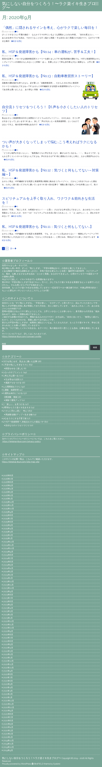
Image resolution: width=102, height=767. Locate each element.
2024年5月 (8, 565)
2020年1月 (8, 737)
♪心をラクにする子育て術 (14, 418)
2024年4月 (8, 568)
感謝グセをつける (13, 383)
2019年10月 (8, 747)
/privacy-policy (21, 441)
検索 (4, 344)
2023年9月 (8, 591)
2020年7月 (8, 717)
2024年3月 (8, 571)
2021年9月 (8, 671)
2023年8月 (8, 594)
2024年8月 (8, 555)
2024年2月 (8, 575)
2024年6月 (8, 561)
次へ (12, 248)
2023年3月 (8, 611)
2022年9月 (8, 631)
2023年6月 (8, 601)
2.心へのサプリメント (13, 372)
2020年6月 (8, 720)
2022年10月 (8, 628)
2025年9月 (8, 512)
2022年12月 (8, 621)
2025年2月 (8, 535)
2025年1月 (8, 538)
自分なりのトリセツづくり (17, 425)
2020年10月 (8, 707)
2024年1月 (8, 578)
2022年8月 (8, 634)
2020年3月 (8, 730)
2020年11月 (8, 704)
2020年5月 (8, 724)
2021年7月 (8, 677)
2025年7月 (8, 518)
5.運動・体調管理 (11, 390)
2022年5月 (8, 644)
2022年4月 (8, 648)
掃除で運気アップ (13, 400)
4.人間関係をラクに (12, 386)
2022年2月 (8, 654)
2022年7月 (8, 638)
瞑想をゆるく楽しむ (14, 368)
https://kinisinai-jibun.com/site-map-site (20, 462)
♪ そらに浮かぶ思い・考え (15, 411)
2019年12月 (8, 740)
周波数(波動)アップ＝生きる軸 (18, 414)
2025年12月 (8, 502)
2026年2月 (8, 495)
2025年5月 (8, 525)
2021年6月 (8, 681)
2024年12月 (8, 542)
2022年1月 (8, 658)
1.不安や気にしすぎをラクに (15, 365)
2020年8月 (8, 714)
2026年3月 (8, 492)
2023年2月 (8, 614)
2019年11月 (8, 744)
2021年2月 (8, 694)
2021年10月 (8, 667)
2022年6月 (8, 641)
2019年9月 (8, 750)
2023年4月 (8, 608)
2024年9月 (8, 552)
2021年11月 (8, 664)
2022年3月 (8, 651)
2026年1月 (8, 498)
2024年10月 (8, 548)
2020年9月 (8, 710)
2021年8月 (8, 674)
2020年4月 (8, 727)
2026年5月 (8, 485)
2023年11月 (8, 585)
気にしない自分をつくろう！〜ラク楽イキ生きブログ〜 (49, 5)
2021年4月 (8, 687)
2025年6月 (8, 522)
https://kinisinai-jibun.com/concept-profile (21, 336)
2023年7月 (8, 598)
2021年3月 (8, 691)
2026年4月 (8, 489)
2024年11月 (8, 545)
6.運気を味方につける (13, 393)
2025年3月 (8, 532)
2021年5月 (8, 684)
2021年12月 (8, 661)
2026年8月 (8, 475)
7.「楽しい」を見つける (14, 404)
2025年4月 (8, 528)
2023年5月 (8, 604)
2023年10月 (8, 588)
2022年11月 (8, 624)
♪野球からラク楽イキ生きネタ (16, 407)
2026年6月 (8, 482)
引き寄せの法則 (12, 379)
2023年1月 (8, 618)
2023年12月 (8, 581)
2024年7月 (8, 558)
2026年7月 (8, 479)
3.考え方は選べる (11, 376)
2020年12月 (8, 700)
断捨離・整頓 (11, 397)
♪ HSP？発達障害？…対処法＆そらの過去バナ (23, 422)
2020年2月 (8, 734)
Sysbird (56, 764)
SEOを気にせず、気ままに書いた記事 (20, 361)
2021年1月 (7, 697)
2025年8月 (8, 515)
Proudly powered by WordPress (16, 764)
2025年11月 (8, 505)
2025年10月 (8, 508)
